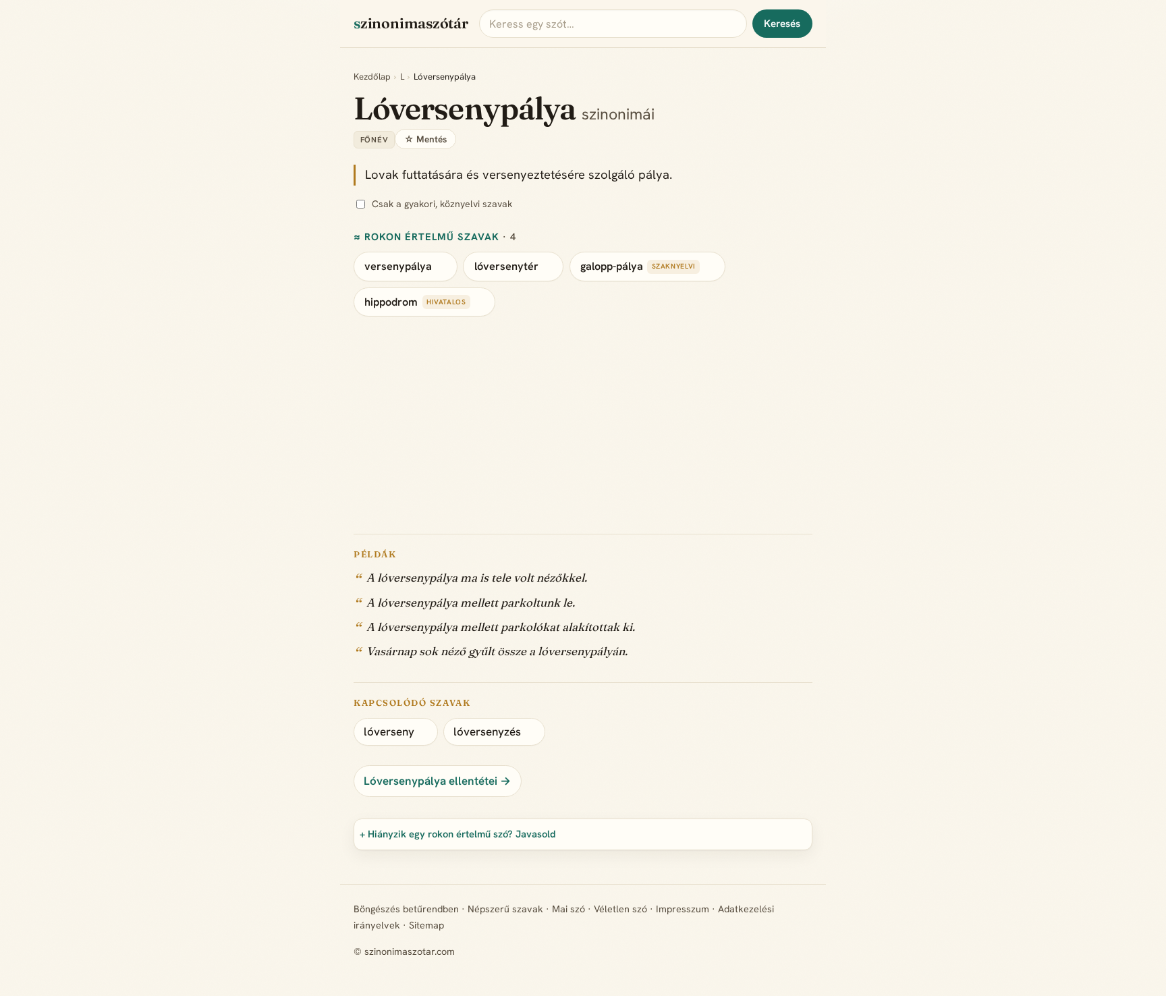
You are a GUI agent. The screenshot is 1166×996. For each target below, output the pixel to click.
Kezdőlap (372, 76)
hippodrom (391, 302)
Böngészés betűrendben (406, 909)
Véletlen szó (620, 909)
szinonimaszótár (411, 23)
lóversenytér (506, 266)
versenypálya (398, 266)
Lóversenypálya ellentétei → (437, 780)
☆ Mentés (425, 139)
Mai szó (568, 909)
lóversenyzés (487, 731)
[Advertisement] (583, 417)
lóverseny (389, 731)
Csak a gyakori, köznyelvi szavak (442, 204)
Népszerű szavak (505, 909)
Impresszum (682, 909)
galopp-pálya (611, 266)
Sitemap (426, 925)
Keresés (782, 23)
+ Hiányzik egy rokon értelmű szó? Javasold (458, 833)
